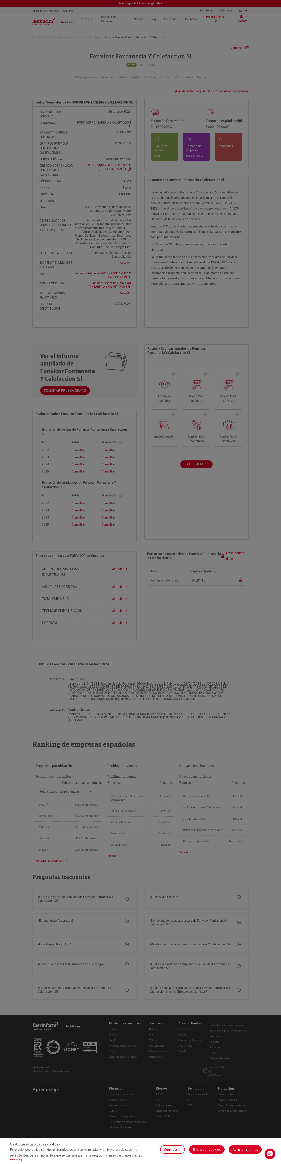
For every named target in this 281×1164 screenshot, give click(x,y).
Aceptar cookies (245, 1149)
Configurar (172, 1149)
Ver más (16, 1160)
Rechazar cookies (207, 1149)
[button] (270, 1154)
